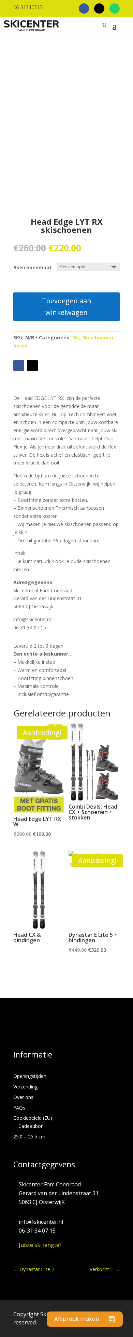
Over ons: (23, 1097)
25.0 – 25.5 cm (29, 1136)
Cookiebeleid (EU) (32, 1118)
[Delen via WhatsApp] (114, 8)
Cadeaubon (31, 1126)
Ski (75, 337)
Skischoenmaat (33, 267)
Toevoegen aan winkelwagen (66, 306)
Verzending (25, 1086)
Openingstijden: (30, 1076)
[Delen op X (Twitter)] (99, 8)
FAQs (19, 1107)
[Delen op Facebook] (84, 8)
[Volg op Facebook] (18, 365)
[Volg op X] (32, 365)
